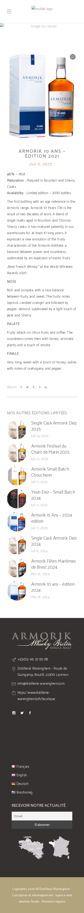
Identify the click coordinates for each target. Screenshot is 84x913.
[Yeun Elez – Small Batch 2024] (17, 498)
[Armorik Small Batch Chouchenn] (17, 475)
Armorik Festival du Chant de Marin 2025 (50, 449)
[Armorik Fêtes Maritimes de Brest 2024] (17, 568)
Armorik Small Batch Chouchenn (50, 472)
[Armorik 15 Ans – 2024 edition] (17, 521)
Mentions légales (53, 901)
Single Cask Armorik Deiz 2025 (54, 426)
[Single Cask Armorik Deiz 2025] (17, 429)
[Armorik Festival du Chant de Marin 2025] (17, 452)
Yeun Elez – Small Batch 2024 (53, 495)
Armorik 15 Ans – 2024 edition (51, 518)
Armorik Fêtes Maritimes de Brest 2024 (53, 564)
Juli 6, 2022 (40, 164)
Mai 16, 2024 (40, 574)
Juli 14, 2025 (40, 436)
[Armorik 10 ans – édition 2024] (17, 591)
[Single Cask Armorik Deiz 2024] (17, 544)
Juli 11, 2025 (39, 482)
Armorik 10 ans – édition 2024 (53, 587)
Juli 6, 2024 (39, 551)
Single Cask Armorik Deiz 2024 (54, 541)
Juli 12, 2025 (39, 459)
